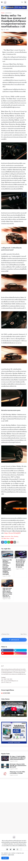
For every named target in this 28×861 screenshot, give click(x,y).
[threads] (21, 849)
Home (2, 12)
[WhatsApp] (8, 542)
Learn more (11, 855)
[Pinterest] (11, 542)
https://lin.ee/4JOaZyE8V (12, 533)
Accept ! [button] (5, 858)
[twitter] (20, 650)
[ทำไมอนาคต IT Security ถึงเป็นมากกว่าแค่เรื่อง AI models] (5, 773)
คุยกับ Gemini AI (14, 640)
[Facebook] (2, 542)
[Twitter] (5, 542)
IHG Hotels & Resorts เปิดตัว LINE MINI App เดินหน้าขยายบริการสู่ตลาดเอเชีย (18, 765)
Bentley (16, 536)
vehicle (12, 538)
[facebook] (7, 650)
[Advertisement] (11, 790)
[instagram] (20, 653)
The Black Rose (5, 538)
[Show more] (17, 542)
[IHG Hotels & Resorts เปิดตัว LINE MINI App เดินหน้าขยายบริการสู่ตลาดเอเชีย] (5, 766)
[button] (2, 2)
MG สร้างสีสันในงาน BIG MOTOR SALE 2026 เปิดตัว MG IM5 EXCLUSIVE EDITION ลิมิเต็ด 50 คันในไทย (20, 563)
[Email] (14, 542)
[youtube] (7, 653)
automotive (8, 12)
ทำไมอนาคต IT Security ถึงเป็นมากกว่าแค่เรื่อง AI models (17, 772)
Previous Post (5, 634)
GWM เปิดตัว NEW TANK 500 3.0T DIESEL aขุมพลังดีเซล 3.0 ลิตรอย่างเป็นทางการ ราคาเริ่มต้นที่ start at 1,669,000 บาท (7, 593)
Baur (12, 536)
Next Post (23, 634)
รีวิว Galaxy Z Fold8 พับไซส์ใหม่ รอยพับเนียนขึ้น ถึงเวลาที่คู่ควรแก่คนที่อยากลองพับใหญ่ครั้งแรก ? (18, 758)
